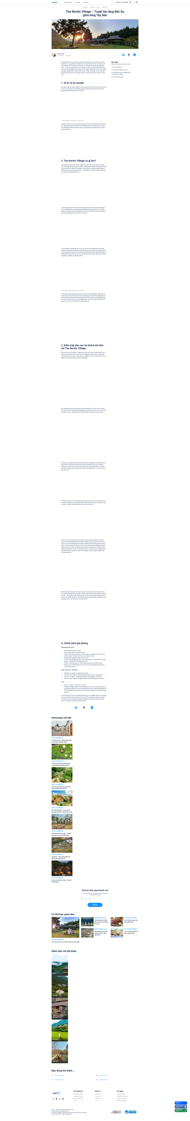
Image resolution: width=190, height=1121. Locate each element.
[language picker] (130, 2)
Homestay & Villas (68, 2)
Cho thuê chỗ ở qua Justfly (122, 2)
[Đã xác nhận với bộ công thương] (130, 1112)
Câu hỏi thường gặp (121, 1100)
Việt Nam (92, 7)
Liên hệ (75, 1100)
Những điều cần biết (121, 1098)
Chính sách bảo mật (78, 1098)
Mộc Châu (104, 7)
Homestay (97, 1096)
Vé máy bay (85, 2)
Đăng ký (95, 905)
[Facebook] (53, 1099)
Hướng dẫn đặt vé (121, 1094)
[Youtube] (56, 1099)
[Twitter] (63, 1099)
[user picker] (135, 2)
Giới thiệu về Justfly (78, 1094)
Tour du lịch (77, 2)
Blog (96, 1100)
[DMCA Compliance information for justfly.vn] (116, 1112)
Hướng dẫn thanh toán (122, 1096)
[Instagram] (59, 1099)
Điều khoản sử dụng (78, 1096)
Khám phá (85, 7)
